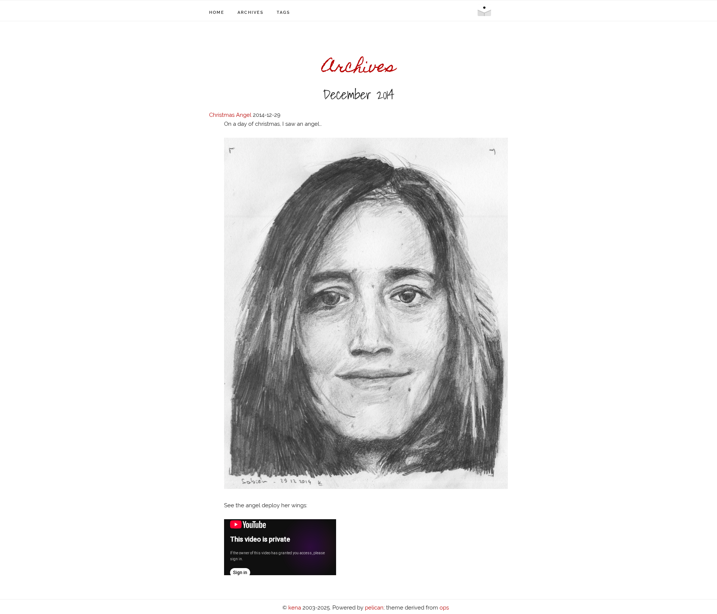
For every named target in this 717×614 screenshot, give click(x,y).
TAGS (283, 12)
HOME (216, 12)
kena (294, 607)
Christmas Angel (230, 115)
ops (444, 607)
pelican (374, 607)
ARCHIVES (251, 12)
